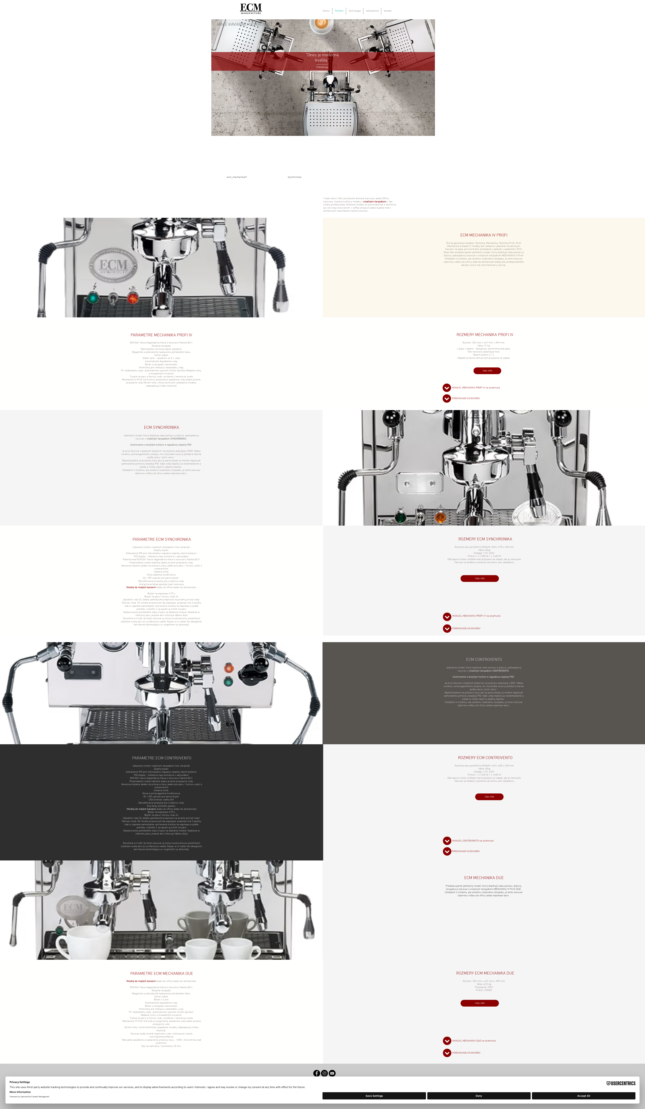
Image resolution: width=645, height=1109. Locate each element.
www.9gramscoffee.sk (161, 1036)
